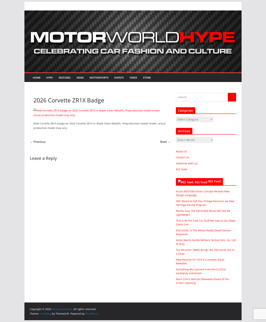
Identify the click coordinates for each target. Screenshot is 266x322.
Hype (49, 77)
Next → (165, 142)
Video (133, 77)
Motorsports (99, 77)
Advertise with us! (187, 163)
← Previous (38, 142)
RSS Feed (181, 169)
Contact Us (182, 157)
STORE (147, 77)
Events (119, 77)
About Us (181, 151)
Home (37, 77)
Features (65, 77)
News (80, 77)
